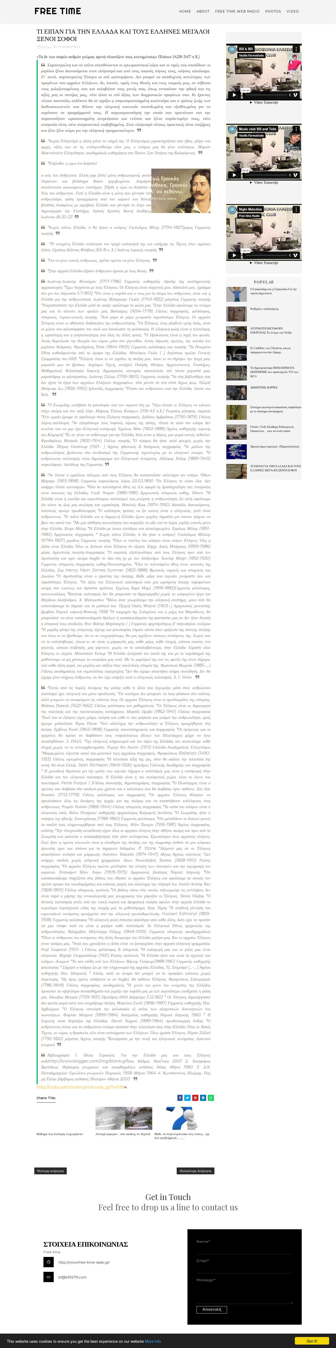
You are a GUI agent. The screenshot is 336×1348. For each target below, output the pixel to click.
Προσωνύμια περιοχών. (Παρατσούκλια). (275, 446)
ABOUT (203, 11)
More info (153, 1341)
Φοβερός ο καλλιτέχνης (264, 308)
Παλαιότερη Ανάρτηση (195, 1171)
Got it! (312, 1341)
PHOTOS (273, 11)
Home (185, 11)
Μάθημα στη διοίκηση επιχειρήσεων (60, 1134)
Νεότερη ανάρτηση (50, 1171)
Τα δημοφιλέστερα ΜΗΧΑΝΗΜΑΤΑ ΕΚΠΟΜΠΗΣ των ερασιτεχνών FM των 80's (274, 372)
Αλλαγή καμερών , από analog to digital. (123, 1134)
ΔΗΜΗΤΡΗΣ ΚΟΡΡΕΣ (264, 387)
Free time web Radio (237, 11)
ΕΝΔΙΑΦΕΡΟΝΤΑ (69, 47)
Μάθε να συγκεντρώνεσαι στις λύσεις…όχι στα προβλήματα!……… (182, 1136)
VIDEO (293, 11)
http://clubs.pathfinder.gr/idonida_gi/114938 (80, 1087)
